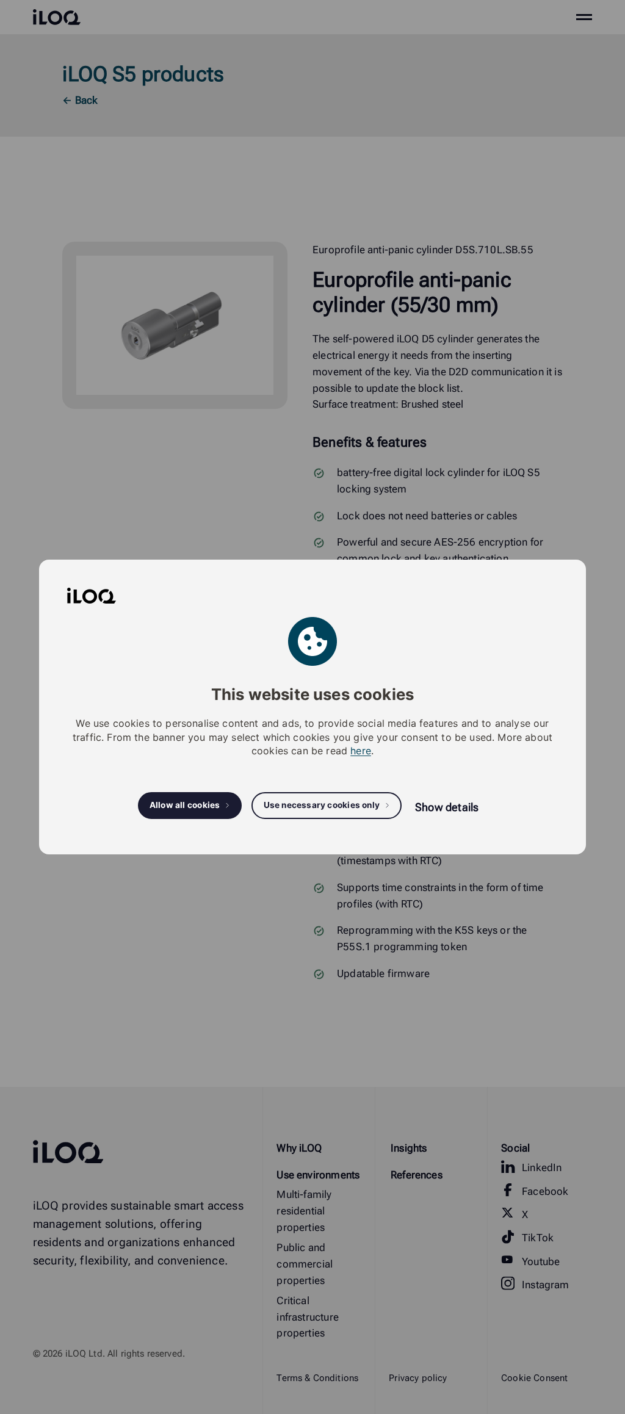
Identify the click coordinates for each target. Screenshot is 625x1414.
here (360, 751)
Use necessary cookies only (322, 805)
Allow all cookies (185, 805)
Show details (447, 807)
